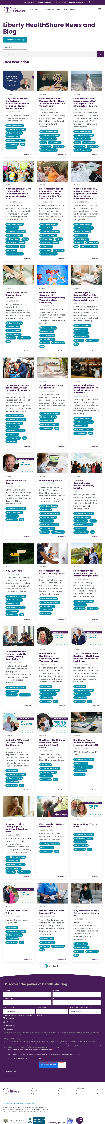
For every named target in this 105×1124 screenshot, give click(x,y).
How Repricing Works (50, 480)
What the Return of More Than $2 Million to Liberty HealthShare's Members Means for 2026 (18, 193)
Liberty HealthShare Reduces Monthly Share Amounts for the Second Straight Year (52, 102)
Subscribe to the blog (15, 39)
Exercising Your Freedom (15, 140)
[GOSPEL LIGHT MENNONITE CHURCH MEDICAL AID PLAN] (57, 1122)
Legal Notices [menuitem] (8, 1104)
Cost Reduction (12, 144)
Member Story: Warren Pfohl (85, 825)
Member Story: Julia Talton (16, 912)
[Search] (89, 2)
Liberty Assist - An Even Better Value (51, 825)
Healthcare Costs (12, 137)
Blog (22, 144)
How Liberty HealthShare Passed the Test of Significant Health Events (52, 744)
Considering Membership (15, 129)
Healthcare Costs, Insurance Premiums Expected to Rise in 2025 (86, 743)
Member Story (11, 520)
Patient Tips (10, 872)
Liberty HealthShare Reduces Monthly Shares (52, 572)
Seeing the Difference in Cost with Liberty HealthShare (17, 743)
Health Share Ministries (14, 126)
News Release (45, 146)
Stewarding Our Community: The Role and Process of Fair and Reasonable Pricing (85, 296)
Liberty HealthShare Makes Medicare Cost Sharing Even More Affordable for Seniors (85, 102)
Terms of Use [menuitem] (29, 1104)
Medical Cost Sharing (14, 133)
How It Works (35, 9)
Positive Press (11, 148)
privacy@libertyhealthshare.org (49, 1046)
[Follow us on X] (97, 1089)
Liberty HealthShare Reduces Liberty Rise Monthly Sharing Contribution (16, 655)
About (72, 9)
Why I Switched (13, 570)
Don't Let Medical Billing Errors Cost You (51, 912)
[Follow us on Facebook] (93, 1089)
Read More (28, 154)
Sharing (43, 143)
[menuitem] (41, 1088)
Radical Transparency (48, 150)
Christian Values (12, 228)
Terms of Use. (64, 1047)
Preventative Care (13, 438)
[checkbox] (52, 1023)
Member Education (81, 239)
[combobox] (49, 54)
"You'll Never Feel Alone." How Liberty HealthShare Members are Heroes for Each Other (86, 657)
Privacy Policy (53, 1047)
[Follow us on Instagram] (102, 1089)
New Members (45, 510)
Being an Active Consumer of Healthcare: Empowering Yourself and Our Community (52, 297)
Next (54, 966)
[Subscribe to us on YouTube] (97, 1093)
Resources (61, 9)
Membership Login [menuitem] (76, 2)
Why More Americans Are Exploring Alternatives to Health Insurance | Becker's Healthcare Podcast (17, 103)
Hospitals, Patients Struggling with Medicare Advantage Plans (16, 828)
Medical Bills (78, 243)
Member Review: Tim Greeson (16, 481)
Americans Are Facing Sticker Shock (51, 386)
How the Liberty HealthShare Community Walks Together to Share (49, 657)
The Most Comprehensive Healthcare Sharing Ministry (83, 484)
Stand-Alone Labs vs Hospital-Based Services (16, 295)
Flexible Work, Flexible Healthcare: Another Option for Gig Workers (17, 388)
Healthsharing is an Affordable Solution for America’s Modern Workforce (85, 389)
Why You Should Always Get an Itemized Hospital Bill (86, 913)
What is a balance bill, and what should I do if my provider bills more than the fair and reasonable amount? (85, 193)
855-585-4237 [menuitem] (28, 2)
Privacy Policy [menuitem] (18, 1104)
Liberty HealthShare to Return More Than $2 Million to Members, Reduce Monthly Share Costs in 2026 (51, 193)
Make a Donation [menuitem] (44, 2)
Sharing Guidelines (13, 330)
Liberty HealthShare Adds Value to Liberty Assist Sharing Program (86, 573)
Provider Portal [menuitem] (60, 2)
